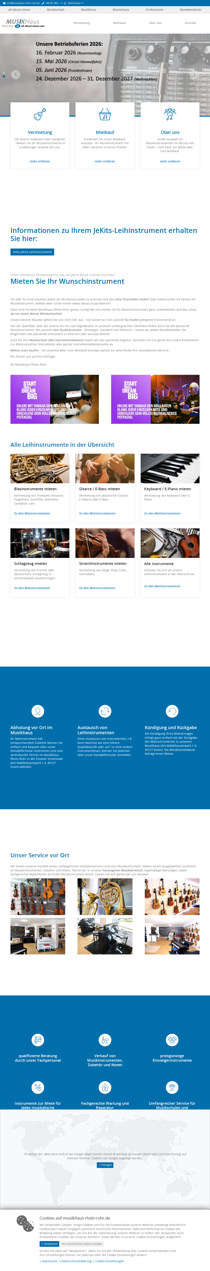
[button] (16, 75)
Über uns (155, 23)
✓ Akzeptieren (49, 1244)
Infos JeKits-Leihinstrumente (32, 252)
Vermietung (81, 23)
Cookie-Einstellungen (109, 1261)
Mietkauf (119, 23)
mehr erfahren (40, 161)
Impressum (49, 1261)
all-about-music (19, 9)
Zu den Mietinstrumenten (32, 513)
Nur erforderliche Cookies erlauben (82, 1244)
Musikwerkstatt (191, 9)
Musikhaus (88, 9)
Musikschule (55, 9)
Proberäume (154, 9)
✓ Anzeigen (105, 1165)
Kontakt (190, 23)
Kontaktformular (105, 755)
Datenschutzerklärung (76, 1261)
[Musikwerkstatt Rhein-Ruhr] (23, 23)
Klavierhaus (121, 9)
